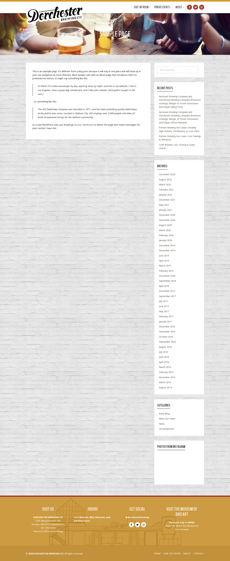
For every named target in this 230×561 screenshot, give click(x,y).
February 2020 (166, 235)
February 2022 (166, 189)
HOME (157, 553)
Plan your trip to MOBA (182, 522)
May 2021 (164, 204)
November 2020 (167, 220)
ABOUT (187, 553)
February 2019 (166, 270)
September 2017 (167, 296)
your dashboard (85, 124)
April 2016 (164, 362)
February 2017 (166, 316)
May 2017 (164, 311)
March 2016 (165, 367)
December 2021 (167, 199)
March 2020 (165, 230)
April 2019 (164, 260)
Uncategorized (166, 428)
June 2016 (164, 356)
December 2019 (167, 245)
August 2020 (165, 225)
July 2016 (163, 351)
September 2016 (167, 341)
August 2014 (165, 387)
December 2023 (167, 174)
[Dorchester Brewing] (55, 13)
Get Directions (48, 527)
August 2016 (165, 346)
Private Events (162, 7)
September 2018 (167, 280)
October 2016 (166, 336)
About (178, 7)
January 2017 (165, 321)
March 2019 (165, 265)
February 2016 (166, 372)
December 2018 (167, 275)
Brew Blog (164, 413)
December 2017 (167, 291)
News (162, 423)
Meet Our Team (167, 418)
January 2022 (165, 194)
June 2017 (164, 306)
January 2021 (165, 209)
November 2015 (167, 377)
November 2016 (167, 331)
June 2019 (164, 255)
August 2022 (165, 179)
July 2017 (163, 301)
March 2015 (165, 382)
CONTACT (199, 553)
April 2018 (164, 285)
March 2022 (165, 184)
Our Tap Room (141, 7)
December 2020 (167, 214)
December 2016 (167, 326)
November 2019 (167, 250)
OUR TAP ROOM (172, 553)
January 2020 (165, 240)
